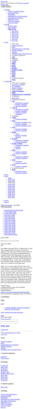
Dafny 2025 (4, 367)
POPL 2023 (11, 186)
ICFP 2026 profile (9, 218)
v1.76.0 (17, 333)
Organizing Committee (18, 84)
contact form (4, 329)
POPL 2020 (11, 191)
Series (10, 178)
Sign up (6, 202)
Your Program (12, 27)
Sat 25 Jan (15, 40)
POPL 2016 (11, 197)
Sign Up (3, 407)
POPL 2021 (11, 189)
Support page (4, 334)
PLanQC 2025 (5, 372)
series (10, 205)
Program (6, 24)
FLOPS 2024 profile (10, 212)
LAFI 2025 (4, 369)
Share (2, 315)
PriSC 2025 (4, 375)
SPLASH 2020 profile (10, 234)
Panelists (17, 148)
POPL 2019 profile (9, 223)
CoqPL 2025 (4, 365)
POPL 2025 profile (6, 207)
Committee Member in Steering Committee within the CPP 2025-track (17, 308)
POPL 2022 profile (9, 226)
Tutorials (14, 52)
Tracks (6, 42)
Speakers (18, 147)
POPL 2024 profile (9, 229)
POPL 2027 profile (9, 233)
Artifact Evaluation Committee (20, 113)
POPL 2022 (11, 187)
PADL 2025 (4, 387)
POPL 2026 (11, 181)
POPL (13, 47)
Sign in (6, 200)
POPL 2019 (11, 192)
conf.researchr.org (9, 333)
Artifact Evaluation (17, 45)
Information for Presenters (15, 18)
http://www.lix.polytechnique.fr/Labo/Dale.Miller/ (15, 292)
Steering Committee (21, 106)
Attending (7, 9)
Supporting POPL (13, 13)
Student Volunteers (17, 50)
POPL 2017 (11, 196)
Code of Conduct (13, 23)
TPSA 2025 (4, 377)
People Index (15, 98)
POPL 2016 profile (9, 220)
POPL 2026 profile (9, 231)
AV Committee (16, 86)
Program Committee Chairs (23, 122)
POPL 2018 (11, 194)
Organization (8, 81)
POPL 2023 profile (9, 228)
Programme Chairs (20, 171)
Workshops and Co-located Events (22, 53)
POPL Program (12, 26)
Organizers (18, 161)
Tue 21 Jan (15, 34)
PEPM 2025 (4, 370)
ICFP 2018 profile (9, 216)
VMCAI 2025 (5, 358)
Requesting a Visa (13, 19)
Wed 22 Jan (15, 36)
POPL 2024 (11, 184)
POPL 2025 (4, 205)
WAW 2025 (4, 378)
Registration (11, 14)
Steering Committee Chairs (23, 126)
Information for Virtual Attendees (17, 16)
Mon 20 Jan (15, 32)
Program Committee (21, 104)
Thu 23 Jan (15, 37)
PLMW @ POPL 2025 (7, 373)
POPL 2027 (11, 179)
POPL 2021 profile (9, 225)
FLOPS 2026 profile (10, 213)
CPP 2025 (4, 357)
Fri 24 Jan (15, 39)
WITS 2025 (4, 380)
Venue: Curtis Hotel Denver (16, 11)
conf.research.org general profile (13, 210)
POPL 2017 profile (9, 221)
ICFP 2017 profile (9, 215)
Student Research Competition (20, 49)
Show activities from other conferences (12, 312)
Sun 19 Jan (15, 31)
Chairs (17, 134)
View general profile (6, 319)
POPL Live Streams (14, 21)
